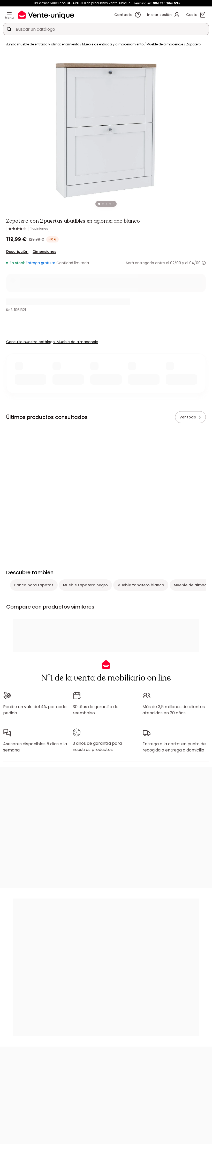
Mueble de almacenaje (165, 44)
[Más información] (204, 263)
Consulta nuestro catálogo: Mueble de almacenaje (52, 341)
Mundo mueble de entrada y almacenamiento (42, 44)
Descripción (17, 251)
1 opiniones (39, 228)
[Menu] (9, 13)
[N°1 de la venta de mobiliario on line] (46, 14)
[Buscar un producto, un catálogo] (9, 29)
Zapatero (193, 44)
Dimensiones (44, 251)
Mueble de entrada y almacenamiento (112, 44)
